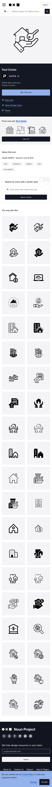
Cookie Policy (27, 774)
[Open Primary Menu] (4, 5)
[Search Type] (6, 11)
